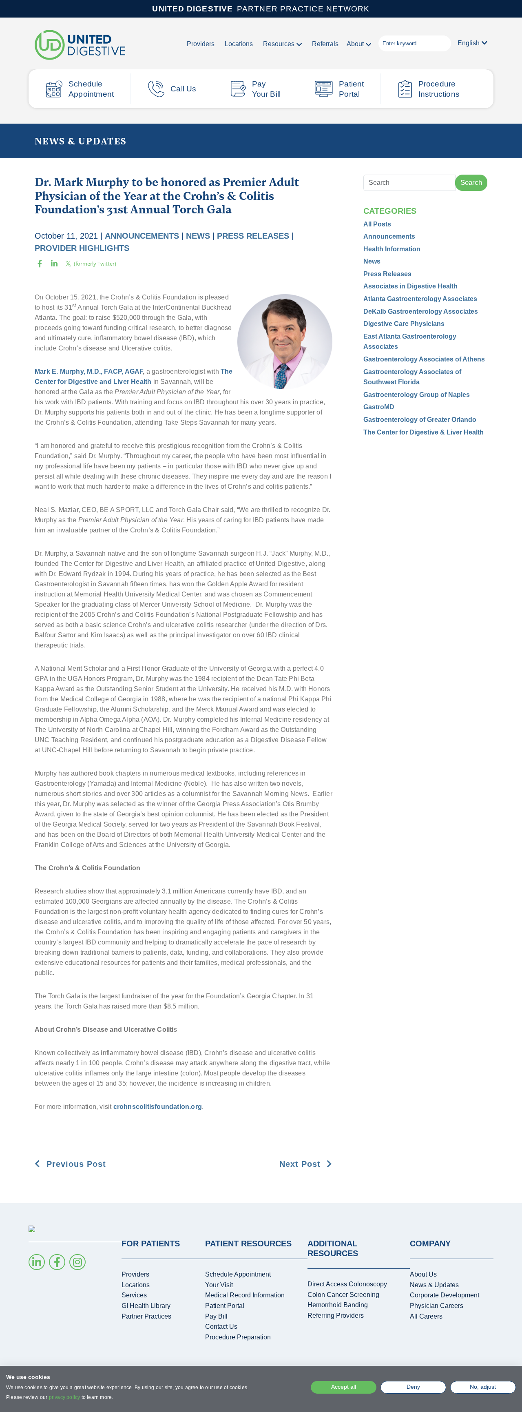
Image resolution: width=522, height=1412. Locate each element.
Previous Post (75, 1163)
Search (471, 182)
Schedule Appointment (91, 89)
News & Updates (81, 140)
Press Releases (253, 235)
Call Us (183, 88)
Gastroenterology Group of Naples (416, 394)
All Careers (426, 1316)
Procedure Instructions (439, 89)
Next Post (301, 1163)
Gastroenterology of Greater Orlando (419, 419)
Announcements (142, 235)
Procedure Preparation (238, 1337)
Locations (239, 43)
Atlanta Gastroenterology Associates (420, 298)
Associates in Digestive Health (410, 286)
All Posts (377, 224)
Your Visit (219, 1284)
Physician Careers (436, 1305)
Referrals (325, 43)
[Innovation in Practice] (80, 45)
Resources (278, 43)
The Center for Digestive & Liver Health (423, 432)
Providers (201, 43)
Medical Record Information (245, 1295)
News (198, 235)
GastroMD (378, 406)
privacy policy (64, 1397)
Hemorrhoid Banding (337, 1304)
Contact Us (221, 1326)
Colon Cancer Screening (343, 1294)
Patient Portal (351, 89)
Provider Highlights (82, 248)
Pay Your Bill (266, 89)
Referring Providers (335, 1315)
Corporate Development (444, 1295)
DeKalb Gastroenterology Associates (420, 311)
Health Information (391, 249)
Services (134, 1295)
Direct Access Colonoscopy (347, 1284)
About (355, 43)
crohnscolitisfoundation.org (157, 1106)
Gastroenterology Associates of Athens (424, 359)
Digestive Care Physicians (404, 323)
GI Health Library (146, 1305)
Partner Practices (146, 1316)
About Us (423, 1274)
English (469, 43)
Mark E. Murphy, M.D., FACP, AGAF (89, 371)
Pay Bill (216, 1316)
